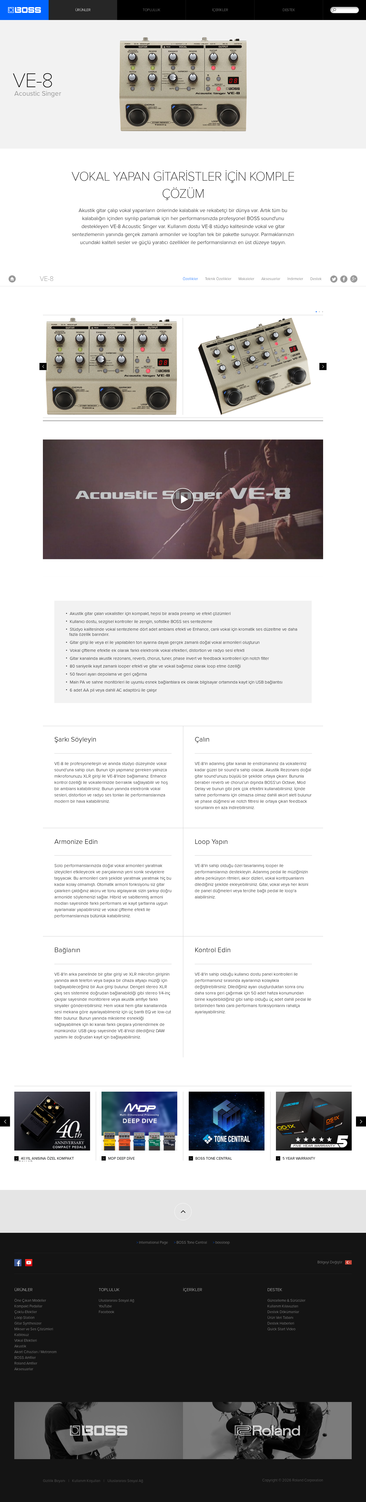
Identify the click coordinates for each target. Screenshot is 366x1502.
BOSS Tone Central (191, 1242)
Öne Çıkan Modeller (30, 1300)
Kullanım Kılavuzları (282, 1306)
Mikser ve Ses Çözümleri (33, 1329)
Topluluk (151, 10)
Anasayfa (12, 279)
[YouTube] (28, 1265)
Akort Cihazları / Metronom (35, 1352)
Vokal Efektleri (25, 1340)
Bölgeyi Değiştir (329, 1262)
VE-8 (46, 279)
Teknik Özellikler (218, 279)
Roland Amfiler (25, 1363)
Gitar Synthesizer (27, 1323)
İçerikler (220, 10)
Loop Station (24, 1317)
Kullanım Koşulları (86, 1481)
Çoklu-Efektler (25, 1312)
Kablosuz (21, 1335)
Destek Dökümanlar (283, 1312)
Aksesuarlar (270, 279)
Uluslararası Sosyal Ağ (116, 1300)
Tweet (334, 279)
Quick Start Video (281, 1329)
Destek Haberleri (280, 1323)
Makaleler (246, 279)
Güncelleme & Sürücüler (286, 1300)
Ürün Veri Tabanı (280, 1317)
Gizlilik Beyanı (54, 1481)
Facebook (344, 279)
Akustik (20, 1346)
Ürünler (23, 1289)
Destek (289, 10)
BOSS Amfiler (25, 1357)
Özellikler (190, 279)
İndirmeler (295, 279)
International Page (153, 1242)
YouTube (105, 1306)
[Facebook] (17, 1265)
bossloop (222, 1242)
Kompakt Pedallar (28, 1306)
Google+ (354, 279)
